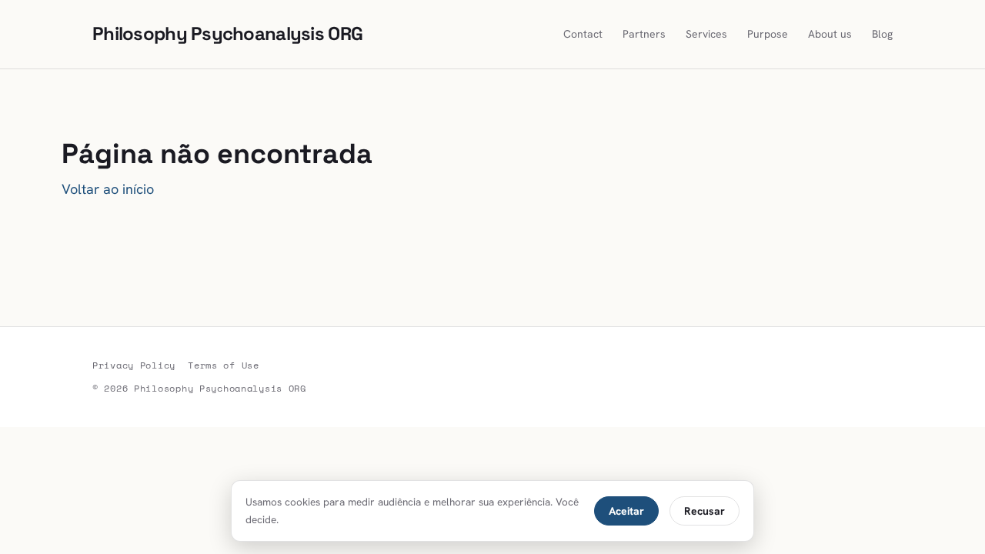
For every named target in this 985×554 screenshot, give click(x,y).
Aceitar (626, 511)
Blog (882, 34)
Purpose (767, 34)
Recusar (704, 511)
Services (706, 34)
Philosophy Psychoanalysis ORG (227, 33)
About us (830, 34)
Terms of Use (223, 365)
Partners (644, 34)
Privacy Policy (133, 365)
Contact (583, 34)
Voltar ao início (108, 189)
